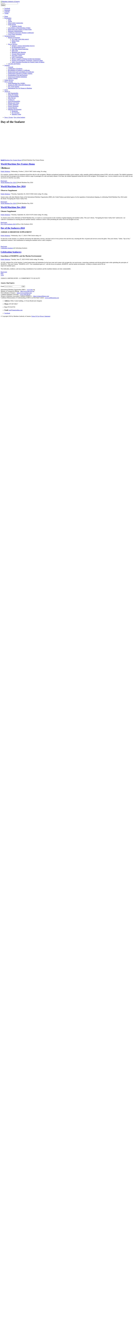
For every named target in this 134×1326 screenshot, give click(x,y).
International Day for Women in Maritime (20, 88)
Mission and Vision (13, 103)
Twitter (6, 13)
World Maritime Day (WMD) (16, 83)
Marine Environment (14, 37)
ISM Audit (15, 50)
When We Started (13, 94)
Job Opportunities (13, 93)
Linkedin (7, 11)
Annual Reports (12, 108)
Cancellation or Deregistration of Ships (19, 28)
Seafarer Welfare (13, 78)
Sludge (14, 42)
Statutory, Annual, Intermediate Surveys (23, 46)
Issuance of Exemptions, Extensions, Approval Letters (27, 60)
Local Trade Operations (15, 34)
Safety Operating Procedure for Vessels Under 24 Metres (28, 62)
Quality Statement (13, 104)
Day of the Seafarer (13, 86)
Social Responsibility (14, 101)
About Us (7, 91)
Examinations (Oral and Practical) (17, 75)
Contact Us (11, 99)
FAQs (6, 90)
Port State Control (17, 55)
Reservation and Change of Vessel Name (20, 29)
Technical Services (9, 36)
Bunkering (15, 111)
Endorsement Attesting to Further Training (20, 73)
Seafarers (7, 65)
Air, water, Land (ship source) (20, 39)
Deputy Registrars (13, 106)
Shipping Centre (16, 114)
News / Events (8, 81)
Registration (7, 18)
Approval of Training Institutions (17, 77)
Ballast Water (15, 41)
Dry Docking (15, 112)
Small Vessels (12, 24)
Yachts (10, 21)
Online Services (8, 80)
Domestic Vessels (17, 26)
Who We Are (12, 98)
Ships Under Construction (15, 23)
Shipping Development (14, 109)
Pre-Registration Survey (18, 47)
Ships (9, 19)
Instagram (7, 10)
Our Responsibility (13, 96)
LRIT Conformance (17, 57)
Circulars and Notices (14, 63)
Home (6, 16)
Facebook (7, 8)
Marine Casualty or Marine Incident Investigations (26, 59)
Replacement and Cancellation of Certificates (21, 72)
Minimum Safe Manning (19, 52)
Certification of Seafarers (15, 68)
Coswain (10, 67)
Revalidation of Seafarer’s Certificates (19, 70)
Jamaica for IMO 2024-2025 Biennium (19, 85)
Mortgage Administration (15, 31)
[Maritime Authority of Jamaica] (10, 1)
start (2, 160)
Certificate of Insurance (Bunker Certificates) (21, 32)
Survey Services (12, 44)
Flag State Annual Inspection (20, 49)
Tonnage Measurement (18, 54)
